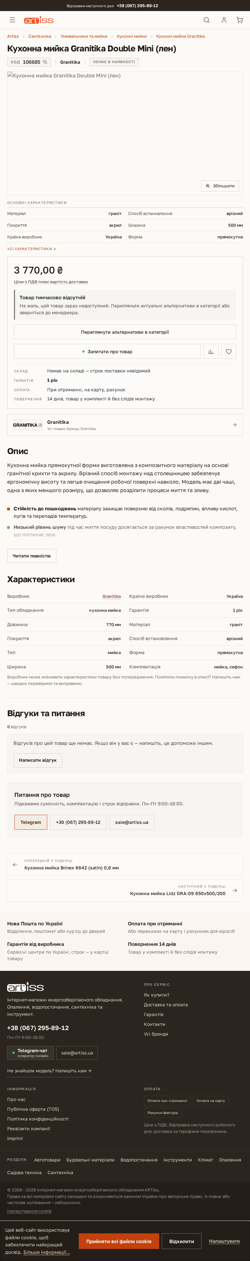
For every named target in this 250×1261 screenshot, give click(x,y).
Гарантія (153, 1014)
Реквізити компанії (28, 1128)
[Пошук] (206, 20)
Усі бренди (156, 1034)
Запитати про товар (110, 351)
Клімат (205, 1159)
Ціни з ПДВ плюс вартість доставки (51, 281)
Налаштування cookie (29, 1211)
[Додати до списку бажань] (228, 351)
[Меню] (12, 20)
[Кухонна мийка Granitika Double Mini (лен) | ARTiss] (125, 133)
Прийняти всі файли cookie (119, 1241)
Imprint (15, 1138)
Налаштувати (224, 1241)
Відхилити (181, 1241)
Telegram (31, 822)
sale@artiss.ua (131, 822)
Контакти (154, 1024)
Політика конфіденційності (38, 1118)
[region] (125, 133)
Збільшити (224, 185)
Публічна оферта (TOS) (33, 1109)
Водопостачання (139, 1159)
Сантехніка (60, 1172)
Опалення (230, 1159)
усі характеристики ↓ (31, 249)
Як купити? (156, 995)
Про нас (16, 1099)
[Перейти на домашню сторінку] (109, 20)
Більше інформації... (46, 1252)
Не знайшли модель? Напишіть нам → (49, 1070)
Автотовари (47, 1159)
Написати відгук (38, 760)
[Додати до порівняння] (210, 351)
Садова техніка (24, 1172)
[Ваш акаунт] (224, 20)
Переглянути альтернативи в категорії (125, 332)
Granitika (112, 596)
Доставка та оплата (166, 1004)
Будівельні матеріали (90, 1159)
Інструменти (177, 1159)
